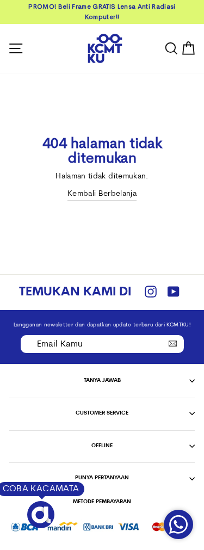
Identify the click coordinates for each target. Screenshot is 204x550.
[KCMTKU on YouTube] (174, 292)
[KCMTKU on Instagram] (151, 292)
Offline (102, 446)
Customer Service (102, 413)
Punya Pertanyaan (102, 478)
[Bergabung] (173, 343)
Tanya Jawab (102, 381)
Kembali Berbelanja (102, 193)
